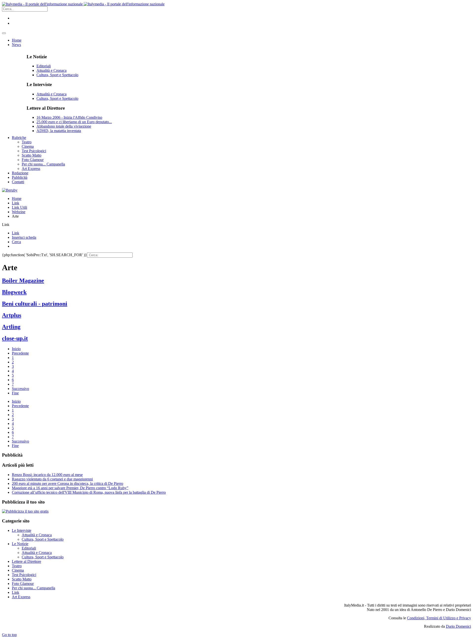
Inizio (16, 349)
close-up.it (15, 338)
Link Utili (19, 207)
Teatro (17, 566)
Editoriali (43, 66)
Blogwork (14, 292)
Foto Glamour (23, 583)
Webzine (18, 212)
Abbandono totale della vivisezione (63, 126)
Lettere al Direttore (26, 561)
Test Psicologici (24, 575)
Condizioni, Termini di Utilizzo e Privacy (439, 618)
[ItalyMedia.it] (83, 4)
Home (16, 198)
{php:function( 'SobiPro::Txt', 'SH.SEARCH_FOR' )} (44, 255)
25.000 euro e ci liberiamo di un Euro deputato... (74, 122)
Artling (11, 327)
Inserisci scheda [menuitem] (24, 237)
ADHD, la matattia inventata (58, 131)
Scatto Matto (22, 579)
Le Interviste (21, 530)
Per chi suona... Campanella (33, 588)
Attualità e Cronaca (51, 70)
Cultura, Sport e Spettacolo (57, 75)
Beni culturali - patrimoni (34, 303)
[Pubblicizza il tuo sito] (25, 511)
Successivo (20, 388)
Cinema (18, 570)
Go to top (9, 635)
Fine (15, 393)
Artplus (11, 315)
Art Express (21, 597)
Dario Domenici (458, 626)
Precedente (20, 353)
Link (15, 203)
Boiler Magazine (23, 280)
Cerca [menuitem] (16, 242)
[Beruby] (9, 190)
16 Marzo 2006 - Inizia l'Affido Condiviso (69, 117)
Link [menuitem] (15, 233)
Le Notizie (20, 544)
